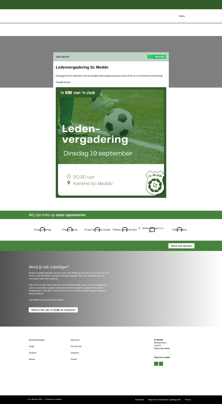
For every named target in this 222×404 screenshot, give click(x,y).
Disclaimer (139, 399)
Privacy (188, 399)
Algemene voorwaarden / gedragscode (164, 399)
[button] (156, 57)
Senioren (32, 353)
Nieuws (32, 359)
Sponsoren (75, 340)
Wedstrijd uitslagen (37, 340)
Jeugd (31, 346)
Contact (74, 359)
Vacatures (75, 353)
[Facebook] (156, 364)
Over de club (76, 346)
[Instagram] (161, 364)
